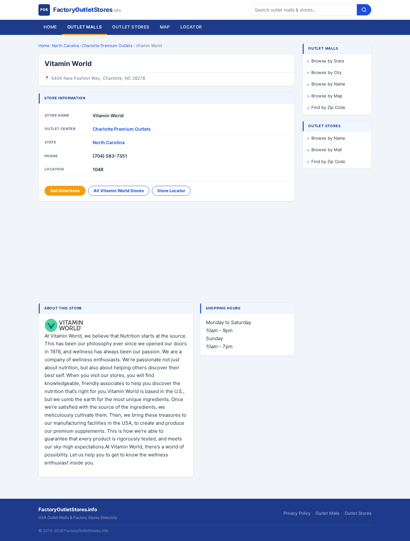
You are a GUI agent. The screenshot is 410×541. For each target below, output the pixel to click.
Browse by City (326, 72)
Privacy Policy (296, 513)
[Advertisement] (166, 252)
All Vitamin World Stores (119, 190)
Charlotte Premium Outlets (107, 45)
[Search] (364, 9)
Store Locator (171, 190)
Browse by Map (326, 95)
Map (165, 26)
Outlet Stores (130, 26)
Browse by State (327, 60)
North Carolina (65, 45)
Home (50, 26)
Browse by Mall (326, 149)
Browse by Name (328, 83)
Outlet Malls (84, 26)
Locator (191, 26)
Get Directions (65, 190)
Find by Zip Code (328, 107)
